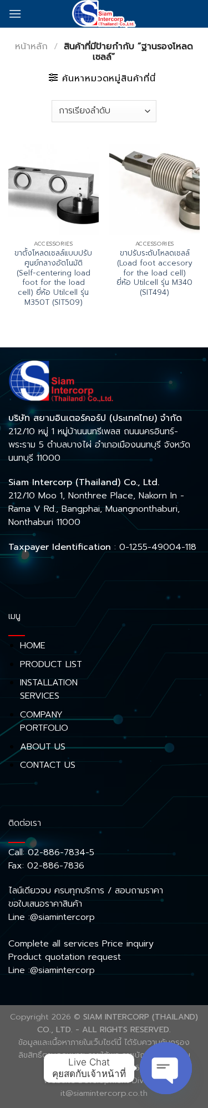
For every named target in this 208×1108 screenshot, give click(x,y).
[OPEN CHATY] (166, 1068)
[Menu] (15, 13)
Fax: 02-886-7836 (46, 865)
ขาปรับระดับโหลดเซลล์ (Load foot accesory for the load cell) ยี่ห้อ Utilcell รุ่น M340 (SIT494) (154, 272)
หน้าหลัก (31, 46)
